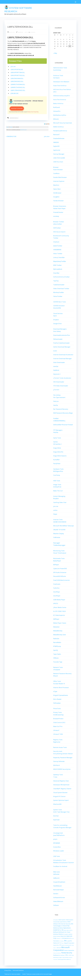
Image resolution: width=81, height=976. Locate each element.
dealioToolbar (57, 246)
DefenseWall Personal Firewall (63, 425)
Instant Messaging (59, 496)
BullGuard (56, 107)
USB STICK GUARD (59, 158)
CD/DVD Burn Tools (59, 302)
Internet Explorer (58, 181)
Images (50, 974)
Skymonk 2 (56, 374)
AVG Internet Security (64, 924)
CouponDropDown (59, 882)
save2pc (55, 366)
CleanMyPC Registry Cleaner (62, 789)
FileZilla (55, 432)
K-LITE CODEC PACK (59, 611)
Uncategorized (58, 833)
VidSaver (56, 905)
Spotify (55, 650)
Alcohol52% (57, 308)
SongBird (56, 197)
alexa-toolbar (57, 224)
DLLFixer (56, 816)
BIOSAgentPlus (58, 471)
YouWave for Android (60, 866)
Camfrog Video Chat (59, 502)
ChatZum (56, 242)
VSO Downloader (58, 382)
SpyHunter (56, 150)
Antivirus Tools (58, 75)
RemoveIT (56, 134)
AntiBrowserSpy (58, 715)
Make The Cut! (58, 491)
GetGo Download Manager (61, 347)
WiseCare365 (57, 804)
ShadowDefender (58, 138)
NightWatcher (20, 32)
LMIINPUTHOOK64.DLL (18, 84)
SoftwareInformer (59, 897)
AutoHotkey (57, 70)
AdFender (56, 874)
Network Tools (58, 667)
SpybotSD (56, 146)
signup (11, 127)
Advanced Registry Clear (61, 781)
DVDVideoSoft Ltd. (66, 938)
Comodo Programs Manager (62, 827)
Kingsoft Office (56, 945)
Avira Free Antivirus (59, 99)
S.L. (67, 955)
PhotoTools (57, 708)
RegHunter (56, 742)
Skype (55, 514)
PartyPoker (56, 463)
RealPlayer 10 (62, 955)
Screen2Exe (57, 847)
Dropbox (56, 320)
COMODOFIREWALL (59, 421)
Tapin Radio (57, 654)
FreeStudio (56, 584)
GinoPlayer (56, 596)
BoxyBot (56, 498)
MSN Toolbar (57, 265)
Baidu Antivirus (58, 103)
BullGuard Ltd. (63, 932)
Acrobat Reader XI (59, 684)
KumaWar (56, 460)
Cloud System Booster (60, 792)
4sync (55, 316)
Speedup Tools (58, 775)
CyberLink (63, 936)
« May (55, 53)
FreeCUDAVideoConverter (61, 580)
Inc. (65, 940)
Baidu (65, 930)
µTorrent (56, 390)
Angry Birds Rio (58, 452)
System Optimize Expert (61, 800)
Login (8, 127)
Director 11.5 (59, 938)
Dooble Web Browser (60, 177)
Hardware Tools (58, 469)
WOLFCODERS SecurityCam (62, 769)
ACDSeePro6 (57, 487)
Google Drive (57, 323)
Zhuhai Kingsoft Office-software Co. (64, 959)
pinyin (55, 839)
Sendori (55, 894)
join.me (26, 32)
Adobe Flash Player (59, 208)
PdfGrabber (57, 703)
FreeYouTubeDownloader (61, 343)
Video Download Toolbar (61, 288)
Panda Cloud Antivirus (57, 953)
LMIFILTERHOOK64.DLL (14, 118)
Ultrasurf (56, 730)
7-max (55, 777)
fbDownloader (58, 339)
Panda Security (66, 953)
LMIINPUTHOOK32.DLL (18, 87)
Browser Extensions (59, 206)
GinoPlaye (56, 592)
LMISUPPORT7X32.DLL (18, 75)
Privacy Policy (35, 111)
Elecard (72, 938)
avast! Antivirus (63, 921)
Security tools (57, 751)
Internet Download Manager (62, 358)
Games (55, 442)
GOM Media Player (59, 600)
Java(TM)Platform (59, 835)
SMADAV (56, 142)
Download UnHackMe (17, 108)
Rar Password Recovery (60, 409)
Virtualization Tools (59, 860)
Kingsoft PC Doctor (59, 796)
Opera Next (57, 189)
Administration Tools (60, 68)
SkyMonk (56, 370)
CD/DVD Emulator (59, 306)
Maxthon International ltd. (66, 945)
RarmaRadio (57, 642)
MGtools (56, 119)
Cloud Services (58, 313)
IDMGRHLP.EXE (11, 136)
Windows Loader (58, 851)
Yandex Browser (58, 201)
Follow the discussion (49, 123)
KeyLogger (56, 543)
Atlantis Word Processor (61, 687)
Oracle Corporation (69, 950)
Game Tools (57, 438)
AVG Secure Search (59, 232)
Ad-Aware (56, 78)
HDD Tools (56, 481)
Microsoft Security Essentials (62, 123)
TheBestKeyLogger (59, 545)
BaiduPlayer (57, 561)
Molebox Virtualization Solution (63, 862)
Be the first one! (23, 129)
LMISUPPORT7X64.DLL (18, 72)
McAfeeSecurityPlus (59, 115)
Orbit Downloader (59, 362)
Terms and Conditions (18, 970)
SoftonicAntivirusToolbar (61, 277)
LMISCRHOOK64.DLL (17, 78)
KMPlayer (56, 619)
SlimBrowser (57, 193)
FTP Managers (57, 430)
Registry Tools (57, 740)
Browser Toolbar (58, 222)
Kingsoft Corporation (69, 943)
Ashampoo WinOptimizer (61, 785)
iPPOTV (55, 603)
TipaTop (56, 281)
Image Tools (57, 484)
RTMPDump (57, 646)
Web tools (56, 872)
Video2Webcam (58, 901)
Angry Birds (57, 448)
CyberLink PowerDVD (60, 568)
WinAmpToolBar (58, 292)
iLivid (55, 351)
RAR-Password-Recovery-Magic (63, 413)
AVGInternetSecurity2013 (61, 96)
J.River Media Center (59, 607)
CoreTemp (56, 475)
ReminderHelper (58, 890)
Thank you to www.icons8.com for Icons (36, 974)
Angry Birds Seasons (59, 456)
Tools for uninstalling (60, 825)
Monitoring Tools (58, 551)
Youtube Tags (57, 662)
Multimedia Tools (59, 558)
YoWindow (56, 537)
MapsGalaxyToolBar (59, 261)
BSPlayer (56, 565)
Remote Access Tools (60, 747)
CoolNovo (56, 173)
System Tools (57, 810)
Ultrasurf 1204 (58, 734)
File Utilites (57, 395)
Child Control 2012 (59, 722)
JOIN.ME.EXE (14, 93)
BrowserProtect (58, 718)
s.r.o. (70, 955)
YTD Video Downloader (60, 386)
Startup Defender (59, 761)
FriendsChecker (58, 212)
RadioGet (56, 638)
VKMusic (56, 658)
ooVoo (55, 510)
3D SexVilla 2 (57, 444)
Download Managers (60, 329)
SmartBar (56, 273)
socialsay (56, 216)
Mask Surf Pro (57, 726)
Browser (56, 167)
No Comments (32, 32)
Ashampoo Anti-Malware (61, 82)
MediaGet (56, 627)
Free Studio (56, 941)
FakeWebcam (57, 886)
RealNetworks (56, 955)
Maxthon (56, 185)
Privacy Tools (57, 712)
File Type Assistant (59, 397)
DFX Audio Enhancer (59, 572)
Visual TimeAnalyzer (59, 553)
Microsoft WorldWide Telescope (63, 526)
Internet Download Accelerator (63, 355)
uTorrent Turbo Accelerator (62, 378)
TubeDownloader (58, 285)
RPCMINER (56, 843)
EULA (32, 111)
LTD (60, 945)
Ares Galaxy (57, 331)
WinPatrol (56, 765)
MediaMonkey (57, 631)
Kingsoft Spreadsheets (60, 695)
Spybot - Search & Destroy (64, 957)
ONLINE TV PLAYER (59, 530)
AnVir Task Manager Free (61, 812)
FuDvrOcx (56, 588)
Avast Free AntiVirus (59, 85)
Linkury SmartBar (59, 257)
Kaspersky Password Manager (62, 757)
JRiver (63, 943)
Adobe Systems (62, 919)
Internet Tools (58, 519)
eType (55, 691)
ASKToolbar (57, 228)
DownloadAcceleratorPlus (61, 335)
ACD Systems (55, 919)
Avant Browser (58, 169)
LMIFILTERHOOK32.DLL (18, 90)
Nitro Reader (57, 699)
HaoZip (55, 405)
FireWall (55, 418)
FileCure (56, 401)
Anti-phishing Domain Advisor (63, 754)
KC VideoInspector (59, 615)
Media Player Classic (59, 623)
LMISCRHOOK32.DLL (17, 81)
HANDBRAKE (57, 250)
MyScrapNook (57, 269)
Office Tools (57, 681)
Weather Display (58, 533)
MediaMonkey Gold (59, 635)
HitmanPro (56, 111)
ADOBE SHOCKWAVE (59, 522)
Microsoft (59, 947)
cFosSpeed (56, 670)
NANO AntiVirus (58, 127)
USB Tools (56, 856)
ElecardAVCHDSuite (59, 576)
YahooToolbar (57, 296)
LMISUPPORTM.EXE (17, 69)
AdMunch (56, 878)
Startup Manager (58, 154)
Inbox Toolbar (57, 253)
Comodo (66, 934)
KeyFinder (56, 820)
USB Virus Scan (58, 162)
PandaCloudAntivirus (60, 131)
